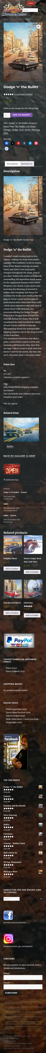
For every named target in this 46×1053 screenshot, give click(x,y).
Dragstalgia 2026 (14, 722)
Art (16, 126)
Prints (12, 19)
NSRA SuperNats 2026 (16, 709)
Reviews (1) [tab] (26, 164)
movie (27, 130)
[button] (38, 26)
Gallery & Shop (13, 1009)
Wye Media (15, 1046)
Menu (31, 3)
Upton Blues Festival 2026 (18, 712)
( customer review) (23, 94)
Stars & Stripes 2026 (15, 716)
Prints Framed (12, 671)
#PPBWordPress (10, 1041)
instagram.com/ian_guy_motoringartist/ (18, 946)
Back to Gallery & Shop (19, 456)
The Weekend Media (24, 1044)
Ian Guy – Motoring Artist (15, 1036)
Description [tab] (12, 164)
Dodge (15, 130)
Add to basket (21, 115)
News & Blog (12, 1014)
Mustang (35, 130)
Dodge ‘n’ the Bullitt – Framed (15, 492)
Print (6, 133)
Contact (9, 1029)
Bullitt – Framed (10, 516)
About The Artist (14, 1019)
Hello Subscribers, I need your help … (23, 719)
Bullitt (22, 126)
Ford (21, 130)
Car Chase (30, 126)
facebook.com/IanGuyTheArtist (15, 923)
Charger (7, 130)
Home (6, 19)
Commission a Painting (17, 1024)
